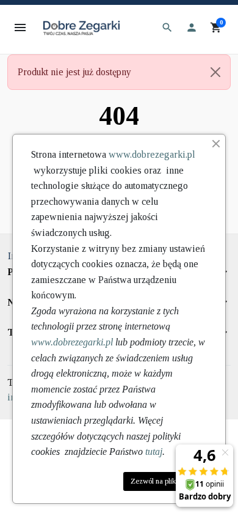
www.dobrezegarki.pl (152, 154)
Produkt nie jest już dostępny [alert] (74, 72)
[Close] (215, 72)
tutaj (153, 451)
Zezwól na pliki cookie (165, 481)
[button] (167, 27)
